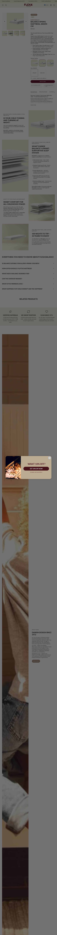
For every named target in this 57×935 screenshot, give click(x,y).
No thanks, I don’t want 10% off (36, 472)
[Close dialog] (49, 458)
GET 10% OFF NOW (36, 468)
